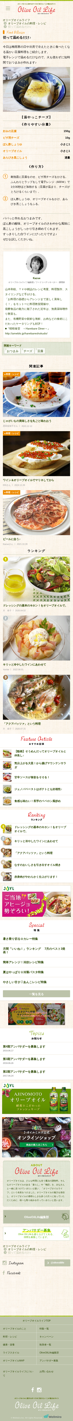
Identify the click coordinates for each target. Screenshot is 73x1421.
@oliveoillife (57, 1262)
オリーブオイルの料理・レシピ (27, 23)
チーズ (28, 351)
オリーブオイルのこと (14, 1328)
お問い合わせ (47, 1371)
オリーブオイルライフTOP (37, 1320)
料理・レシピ (10, 1336)
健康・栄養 (9, 1344)
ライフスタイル (11, 1352)
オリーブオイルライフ (16, 20)
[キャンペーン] (36, 1014)
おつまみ (12, 351)
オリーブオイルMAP (13, 1360)
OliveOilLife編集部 (36, 1217)
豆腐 (40, 351)
